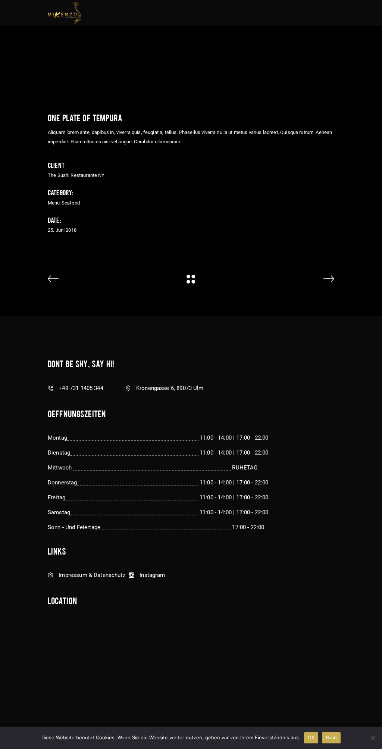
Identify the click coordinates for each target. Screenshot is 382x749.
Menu (54, 203)
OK (311, 737)
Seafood (71, 203)
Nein (331, 737)
